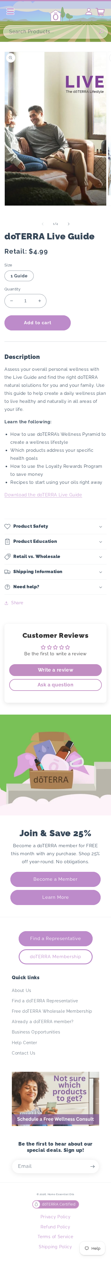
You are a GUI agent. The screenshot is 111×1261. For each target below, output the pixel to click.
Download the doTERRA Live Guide (43, 494)
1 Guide (19, 275)
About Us (21, 990)
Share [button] (17, 602)
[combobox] (55, 32)
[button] (55, 526)
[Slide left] (42, 223)
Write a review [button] (55, 670)
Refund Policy (55, 1227)
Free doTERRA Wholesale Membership (52, 1011)
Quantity (12, 289)
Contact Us (24, 1053)
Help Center (24, 1042)
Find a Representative (55, 938)
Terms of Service (55, 1236)
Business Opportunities (36, 1032)
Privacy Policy (56, 1216)
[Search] (101, 31)
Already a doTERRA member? (43, 1021)
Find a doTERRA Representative (45, 1000)
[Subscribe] (92, 1166)
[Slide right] (68, 223)
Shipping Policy (55, 1246)
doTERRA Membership (55, 956)
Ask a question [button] (55, 685)
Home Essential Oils (61, 1194)
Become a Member (55, 879)
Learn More (55, 897)
